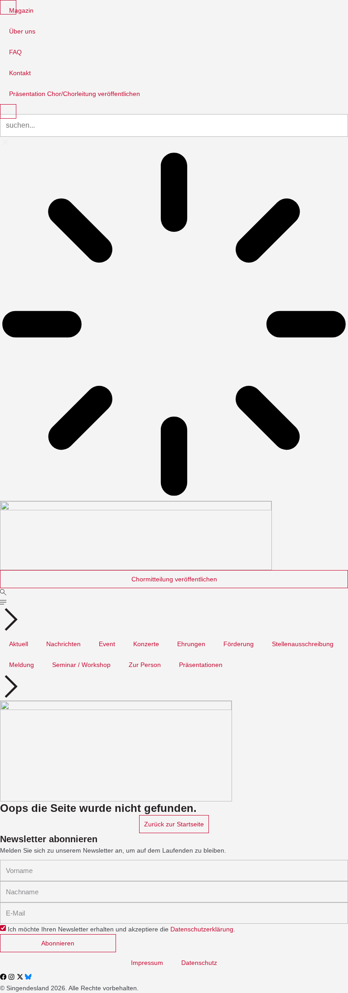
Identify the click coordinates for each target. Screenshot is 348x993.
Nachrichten (63, 644)
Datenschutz (199, 962)
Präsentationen (200, 664)
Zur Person (145, 664)
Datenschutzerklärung (201, 929)
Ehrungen (191, 644)
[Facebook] (3, 977)
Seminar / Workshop (81, 664)
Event (107, 644)
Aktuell (18, 644)
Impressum (147, 962)
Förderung (238, 644)
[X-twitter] (20, 977)
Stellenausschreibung (303, 644)
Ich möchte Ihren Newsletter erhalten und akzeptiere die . (121, 929)
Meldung (21, 664)
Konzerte (146, 644)
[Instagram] (11, 977)
